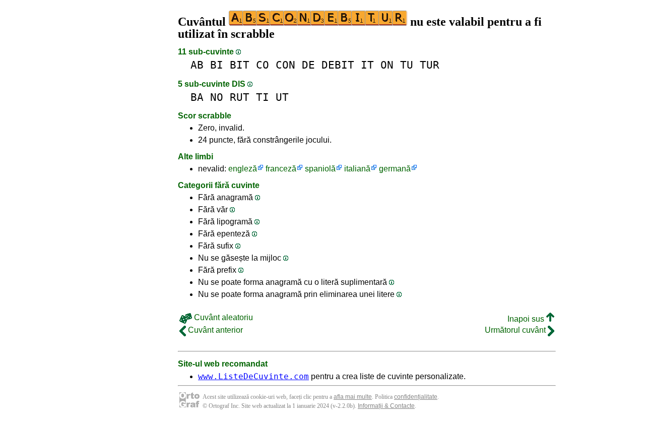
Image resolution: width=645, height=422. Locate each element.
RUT (239, 97)
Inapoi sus (526, 319)
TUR (429, 64)
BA (197, 97)
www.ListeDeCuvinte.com (253, 376)
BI (216, 64)
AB (197, 64)
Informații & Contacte (386, 405)
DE (308, 64)
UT (282, 97)
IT (367, 64)
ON (387, 64)
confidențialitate (415, 396)
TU (406, 64)
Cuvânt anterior (214, 330)
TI (262, 97)
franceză (281, 168)
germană (395, 168)
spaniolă (320, 168)
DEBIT (337, 64)
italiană (357, 168)
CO (262, 64)
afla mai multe (353, 396)
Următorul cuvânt (516, 330)
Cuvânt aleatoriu (222, 317)
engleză (242, 168)
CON (285, 64)
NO (216, 97)
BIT (239, 64)
